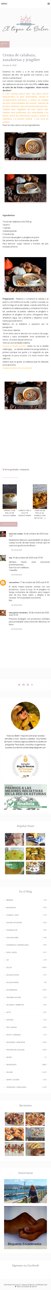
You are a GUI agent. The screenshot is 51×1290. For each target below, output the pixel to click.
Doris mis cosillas (16, 534)
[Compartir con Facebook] (15, 475)
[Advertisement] (25, 440)
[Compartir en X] (5, 475)
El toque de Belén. (27, 1285)
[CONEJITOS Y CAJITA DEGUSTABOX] (25, 496)
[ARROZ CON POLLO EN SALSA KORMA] (10, 496)
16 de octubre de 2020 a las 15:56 (28, 557)
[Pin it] (10, 475)
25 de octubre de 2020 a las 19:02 (29, 613)
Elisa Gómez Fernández (18, 612)
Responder (16, 550)
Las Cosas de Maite (29, 1287)
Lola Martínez (14, 582)
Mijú (10, 558)
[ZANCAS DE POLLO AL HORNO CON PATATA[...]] (40, 496)
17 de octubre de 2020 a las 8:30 (34, 582)
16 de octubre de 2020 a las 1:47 (28, 534)
